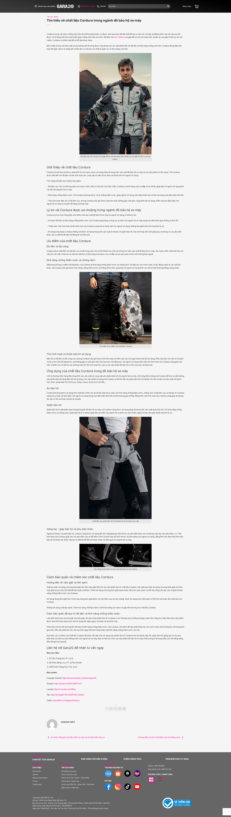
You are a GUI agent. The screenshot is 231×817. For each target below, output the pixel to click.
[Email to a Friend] (116, 709)
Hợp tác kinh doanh (39, 778)
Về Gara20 (36, 771)
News (56, 17)
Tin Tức (50, 17)
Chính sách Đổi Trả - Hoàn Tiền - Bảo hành (77, 784)
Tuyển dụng (37, 784)
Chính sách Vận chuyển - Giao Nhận (75, 778)
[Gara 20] (65, 6)
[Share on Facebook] (107, 709)
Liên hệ (35, 774)
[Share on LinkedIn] (124, 709)
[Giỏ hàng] (197, 6)
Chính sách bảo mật (69, 774)
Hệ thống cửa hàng (68, 771)
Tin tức (35, 781)
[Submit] (168, 6)
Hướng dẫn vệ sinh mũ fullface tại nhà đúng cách (159, 737)
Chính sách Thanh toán (70, 781)
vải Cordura (119, 37)
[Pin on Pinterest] (120, 709)
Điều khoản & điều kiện (70, 788)
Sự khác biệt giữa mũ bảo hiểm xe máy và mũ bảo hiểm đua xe (78, 737)
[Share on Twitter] (111, 709)
